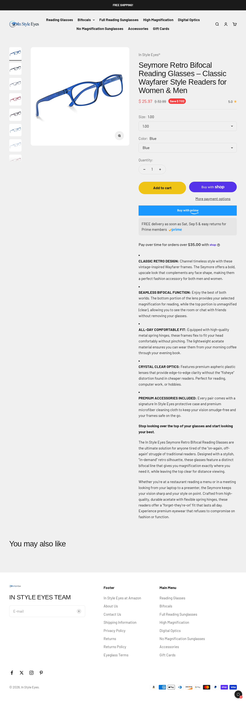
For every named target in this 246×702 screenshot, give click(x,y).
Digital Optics (189, 19)
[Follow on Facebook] (11, 672)
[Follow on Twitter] (21, 672)
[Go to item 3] (15, 84)
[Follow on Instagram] (31, 672)
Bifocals (84, 19)
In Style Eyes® (149, 54)
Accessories (138, 28)
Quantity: (146, 160)
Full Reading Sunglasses (119, 19)
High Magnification (158, 19)
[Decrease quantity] (144, 169)
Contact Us (112, 614)
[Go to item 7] (15, 146)
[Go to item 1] (15, 54)
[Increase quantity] (160, 169)
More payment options (212, 198)
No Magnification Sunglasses (99, 28)
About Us (111, 606)
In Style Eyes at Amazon (122, 598)
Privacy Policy (114, 630)
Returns (110, 638)
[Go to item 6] (15, 130)
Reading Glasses (59, 19)
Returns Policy (115, 646)
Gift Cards (161, 28)
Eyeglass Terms (116, 655)
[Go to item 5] (15, 115)
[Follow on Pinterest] (41, 672)
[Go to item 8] (15, 161)
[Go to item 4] (15, 100)
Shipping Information (120, 622)
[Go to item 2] (15, 69)
